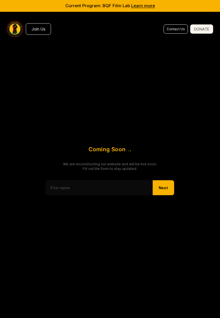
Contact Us (176, 29)
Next (163, 187)
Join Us (38, 28)
